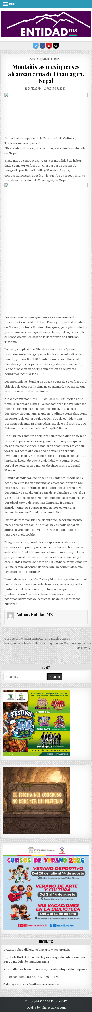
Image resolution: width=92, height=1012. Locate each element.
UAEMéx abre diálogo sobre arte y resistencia (36, 949)
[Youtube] (49, 46)
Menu (12, 4)
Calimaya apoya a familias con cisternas (31, 984)
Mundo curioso (51, 59)
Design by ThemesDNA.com (46, 1007)
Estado (36, 59)
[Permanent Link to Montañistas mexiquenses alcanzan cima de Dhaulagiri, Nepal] (46, 113)
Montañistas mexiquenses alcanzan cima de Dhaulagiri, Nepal (46, 74)
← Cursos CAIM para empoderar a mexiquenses (35, 638)
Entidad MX (34, 88)
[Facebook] (42, 46)
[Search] (56, 46)
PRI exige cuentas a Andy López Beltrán (31, 976)
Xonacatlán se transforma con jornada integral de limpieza (45, 969)
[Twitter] (35, 46)
